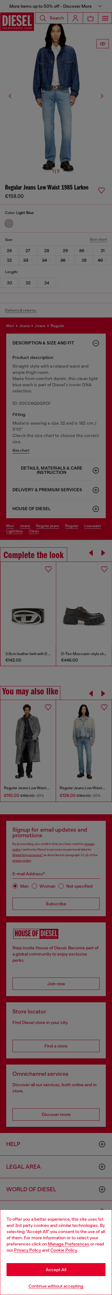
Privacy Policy (27, 1250)
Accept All (56, 1269)
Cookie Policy (63, 1250)
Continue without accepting (56, 1286)
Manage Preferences (68, 1243)
